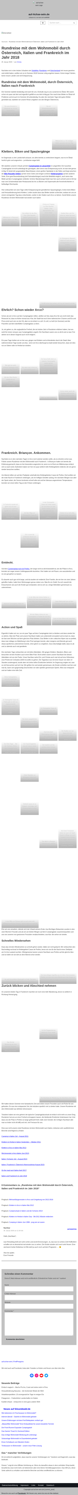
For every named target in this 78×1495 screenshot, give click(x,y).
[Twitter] (46, 1375)
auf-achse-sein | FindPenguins (13, 1361)
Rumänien (43, 70)
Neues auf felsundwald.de (17, 1409)
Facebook (22, 1493)
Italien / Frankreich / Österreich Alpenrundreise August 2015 (23, 1165)
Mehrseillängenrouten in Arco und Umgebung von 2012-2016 (31, 1199)
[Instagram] (36, 1375)
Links (33, 1485)
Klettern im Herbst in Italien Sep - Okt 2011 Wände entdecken (31, 1216)
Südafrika (35, 70)
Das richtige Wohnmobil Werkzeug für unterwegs (19, 1435)
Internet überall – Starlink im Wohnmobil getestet (19, 1417)
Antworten (71, 1229)
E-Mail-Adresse (10, 1294)
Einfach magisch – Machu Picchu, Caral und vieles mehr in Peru (25, 1387)
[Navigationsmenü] (42, 23)
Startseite (5, 41)
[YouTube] (41, 1375)
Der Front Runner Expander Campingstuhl (17, 1427)
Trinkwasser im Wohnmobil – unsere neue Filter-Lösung (22, 1446)
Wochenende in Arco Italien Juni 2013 (15, 1153)
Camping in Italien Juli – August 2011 (15, 1136)
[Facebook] (32, 1375)
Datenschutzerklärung (10, 1485)
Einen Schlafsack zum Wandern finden (15, 1442)
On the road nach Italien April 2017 (14, 1170)
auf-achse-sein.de (37, 1489)
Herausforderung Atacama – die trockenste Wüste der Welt (23, 1391)
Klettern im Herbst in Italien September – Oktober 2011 (21, 1142)
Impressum (25, 1485)
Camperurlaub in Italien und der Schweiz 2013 (26, 1211)
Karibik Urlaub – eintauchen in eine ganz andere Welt (21, 1402)
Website (7, 1302)
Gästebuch (50, 1485)
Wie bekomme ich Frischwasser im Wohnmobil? (19, 1413)
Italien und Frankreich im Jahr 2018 (14, 1176)
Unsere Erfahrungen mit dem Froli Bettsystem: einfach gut (22, 1420)
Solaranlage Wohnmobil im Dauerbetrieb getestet (19, 1438)
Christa (19, 62)
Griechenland (55, 70)
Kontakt (41, 1485)
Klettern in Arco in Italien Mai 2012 (14, 1148)
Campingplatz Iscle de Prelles (18, 569)
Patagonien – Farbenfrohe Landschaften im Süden (20, 1398)
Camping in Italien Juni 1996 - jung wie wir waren (27, 1222)
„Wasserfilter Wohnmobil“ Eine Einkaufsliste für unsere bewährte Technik (28, 1424)
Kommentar (9, 1311)
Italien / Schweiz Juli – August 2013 (14, 1159)
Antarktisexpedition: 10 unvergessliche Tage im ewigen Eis (23, 1394)
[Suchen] (74, 23)
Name (7, 1285)
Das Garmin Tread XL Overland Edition (16, 1431)
